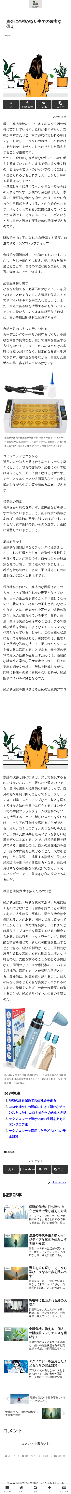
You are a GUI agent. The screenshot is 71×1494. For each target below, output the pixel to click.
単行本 (11, 1152)
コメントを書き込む (35, 1443)
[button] (60, 104)
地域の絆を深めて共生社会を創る (32, 1100)
